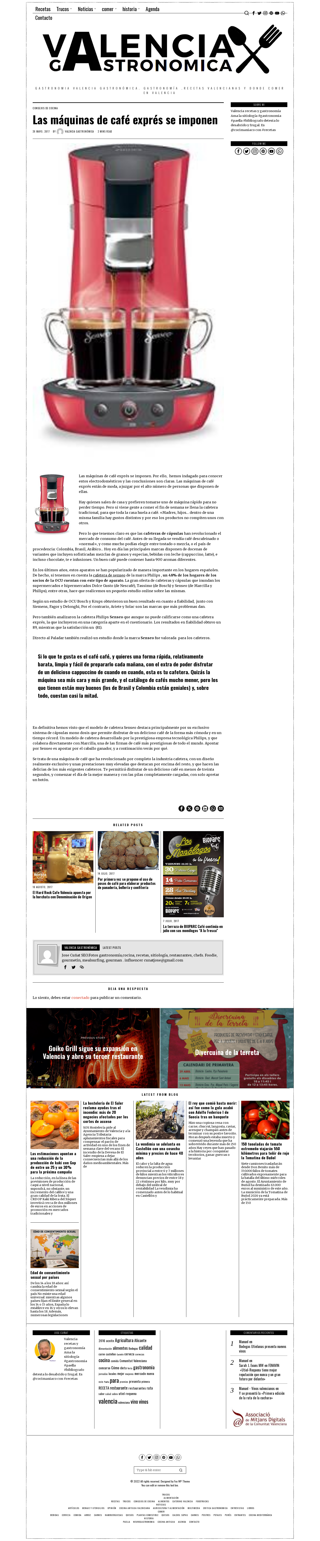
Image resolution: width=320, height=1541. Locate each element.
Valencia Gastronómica (79, 131)
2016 (102, 1340)
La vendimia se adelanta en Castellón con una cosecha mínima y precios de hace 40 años (159, 1151)
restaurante (119, 1388)
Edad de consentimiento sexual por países (50, 1274)
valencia (108, 1400)
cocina (104, 1360)
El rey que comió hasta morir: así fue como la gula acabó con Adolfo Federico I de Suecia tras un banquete (213, 1110)
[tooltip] (253, 13)
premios (124, 1381)
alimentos (120, 1348)
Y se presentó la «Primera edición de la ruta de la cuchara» (262, 1395)
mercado (140, 1373)
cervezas (139, 1354)
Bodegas (133, 1348)
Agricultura (124, 1340)
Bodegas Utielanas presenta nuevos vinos (262, 1348)
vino (134, 1401)
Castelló (120, 1354)
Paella (106, 1381)
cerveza (129, 1353)
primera (145, 1382)
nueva (150, 1373)
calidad (145, 1347)
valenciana (124, 1402)
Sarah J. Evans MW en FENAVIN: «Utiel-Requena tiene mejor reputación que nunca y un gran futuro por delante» (259, 1372)
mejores (129, 1374)
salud (108, 1394)
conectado (80, 997)
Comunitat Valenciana (133, 1360)
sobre (115, 1394)
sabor (101, 1394)
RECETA (104, 1388)
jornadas (103, 1374)
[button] (181, 1470)
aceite (110, 1340)
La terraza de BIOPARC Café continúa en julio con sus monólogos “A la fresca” (193, 928)
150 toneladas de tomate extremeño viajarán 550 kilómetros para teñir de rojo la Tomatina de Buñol (265, 1151)
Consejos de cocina (45, 108)
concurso (104, 1367)
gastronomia (144, 1367)
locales (112, 1373)
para (114, 1380)
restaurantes (137, 1388)
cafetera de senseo (109, 575)
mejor (120, 1373)
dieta (123, 1368)
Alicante (140, 1340)
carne (102, 1354)
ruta (150, 1388)
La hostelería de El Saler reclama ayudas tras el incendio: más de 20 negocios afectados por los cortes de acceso (105, 1112)
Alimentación (105, 1348)
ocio (101, 1381)
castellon (111, 1354)
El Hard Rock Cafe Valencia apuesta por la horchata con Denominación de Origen (62, 895)
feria (130, 1368)
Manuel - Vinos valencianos (257, 1388)
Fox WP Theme (182, 1481)
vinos (143, 1401)
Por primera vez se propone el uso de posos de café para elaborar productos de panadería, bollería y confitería (127, 883)
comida (115, 1361)
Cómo (115, 1367)
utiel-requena (127, 1393)
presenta (135, 1381)
